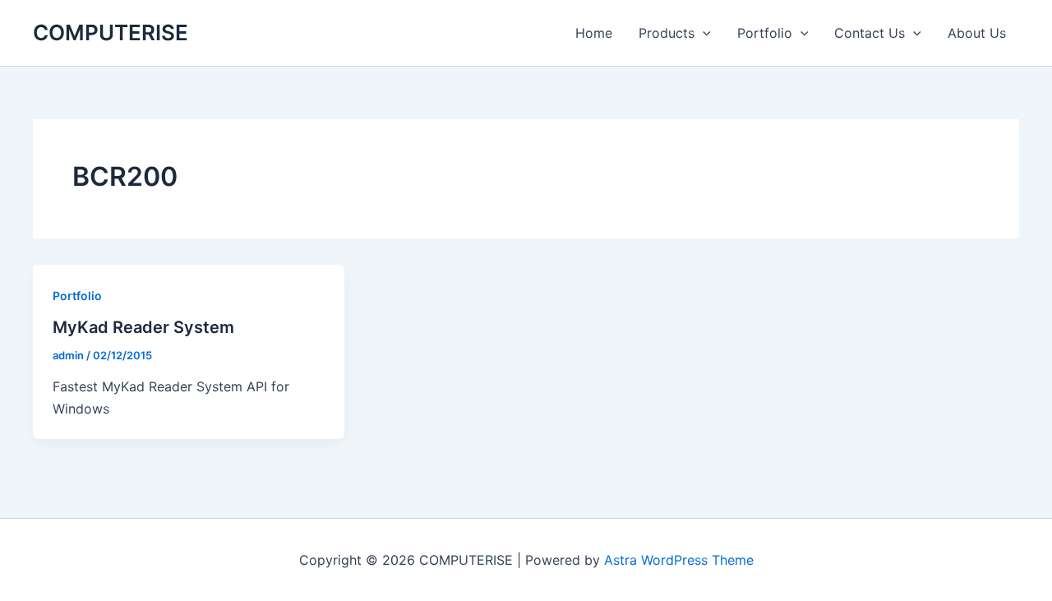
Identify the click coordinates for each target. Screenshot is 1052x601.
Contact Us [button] (869, 33)
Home (593, 33)
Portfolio (77, 296)
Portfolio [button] (764, 33)
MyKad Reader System (143, 327)
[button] (702, 33)
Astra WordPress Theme (679, 560)
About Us (977, 33)
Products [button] (666, 33)
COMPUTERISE (110, 32)
